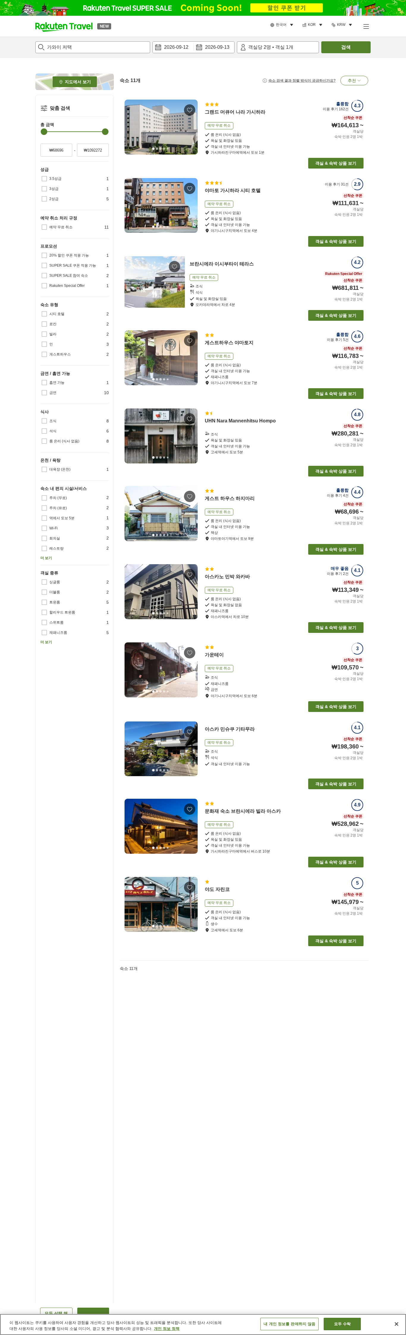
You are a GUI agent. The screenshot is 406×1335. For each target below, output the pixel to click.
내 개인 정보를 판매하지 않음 (289, 1324)
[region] (203, 1324)
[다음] (191, 127)
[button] (63, 26)
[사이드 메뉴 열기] (366, 26)
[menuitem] (282, 25)
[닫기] (396, 1324)
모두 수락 (342, 1324)
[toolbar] (193, 47)
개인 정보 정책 (167, 1328)
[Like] (189, 110)
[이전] (131, 127)
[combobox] (92, 47)
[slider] (44, 131)
